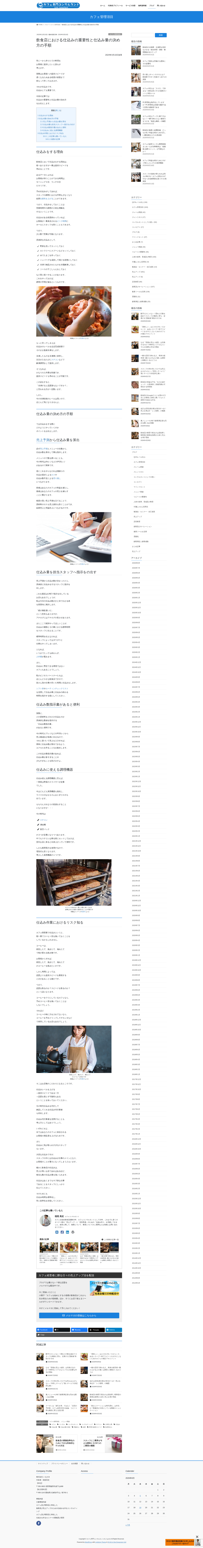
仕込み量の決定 (65, 1427)
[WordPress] (73, 1232)
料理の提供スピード (95, 1427)
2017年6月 (136, 1109)
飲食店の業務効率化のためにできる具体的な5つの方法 (65, 1443)
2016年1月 (136, 1194)
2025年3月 (136, 647)
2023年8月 (136, 742)
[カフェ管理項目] (44, 1440)
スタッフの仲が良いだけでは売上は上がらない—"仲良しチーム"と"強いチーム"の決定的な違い (62, 1383)
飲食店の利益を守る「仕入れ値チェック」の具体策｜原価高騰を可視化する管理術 (153, 384)
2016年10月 (136, 1149)
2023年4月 (136, 761)
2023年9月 (136, 737)
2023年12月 (136, 722)
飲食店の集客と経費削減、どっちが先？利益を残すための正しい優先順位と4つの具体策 (154, 132)
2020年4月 (136, 940)
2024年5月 (136, 697)
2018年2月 (136, 1069)
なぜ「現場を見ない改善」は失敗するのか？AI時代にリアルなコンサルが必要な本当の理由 (89, 1259)
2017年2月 (136, 1129)
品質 (84, 1427)
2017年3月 (136, 1124)
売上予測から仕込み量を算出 (53, 121)
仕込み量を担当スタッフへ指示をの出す (57, 124)
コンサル (62, 1424)
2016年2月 (136, 1188)
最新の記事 (53, 139)
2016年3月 (136, 1184)
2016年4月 (136, 1179)
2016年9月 (136, 1154)
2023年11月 (136, 727)
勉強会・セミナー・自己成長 (144, 512)
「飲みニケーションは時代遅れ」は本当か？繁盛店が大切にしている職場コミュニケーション (105, 1408)
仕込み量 (54, 1427)
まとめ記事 (136, 546)
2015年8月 (136, 1218)
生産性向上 (108, 1427)
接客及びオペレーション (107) (143, 287)
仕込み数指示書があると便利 (53, 127)
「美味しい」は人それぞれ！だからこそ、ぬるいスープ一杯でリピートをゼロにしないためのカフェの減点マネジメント (69, 1260)
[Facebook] (62, 1232)
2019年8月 (136, 980)
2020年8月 (136, 920)
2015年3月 (136, 1243)
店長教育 (137, 521)
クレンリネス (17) (138, 217)
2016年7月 (136, 1164)
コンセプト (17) (138, 227)
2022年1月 (136, 836)
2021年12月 (136, 841)
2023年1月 (136, 776)
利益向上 (76, 1427)
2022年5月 (136, 816)
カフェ (53, 1424)
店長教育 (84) (137, 282)
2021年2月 (136, 891)
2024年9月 (136, 677)
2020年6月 (136, 930)
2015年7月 (136, 1223)
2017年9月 (136, 1094)
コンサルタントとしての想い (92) (144, 222)
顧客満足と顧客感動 (141, 541)
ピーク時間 (61, 221)
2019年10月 (136, 970)
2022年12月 (136, 781)
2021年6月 (136, 871)
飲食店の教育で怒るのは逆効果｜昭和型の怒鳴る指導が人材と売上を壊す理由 (153, 435)
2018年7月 (136, 1045)
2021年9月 (136, 856)
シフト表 (40, 689)
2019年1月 (136, 1015)
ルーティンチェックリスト (57, 689)
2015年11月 (136, 1203)
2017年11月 (136, 1084)
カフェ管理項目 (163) (140, 207)
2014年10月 (136, 1268)
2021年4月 (136, 881)
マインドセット (114, 1252)
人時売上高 (108, 1424)
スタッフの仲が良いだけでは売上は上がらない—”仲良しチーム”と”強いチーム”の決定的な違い (153, 371)
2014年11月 (136, 1263)
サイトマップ (43, 1463)
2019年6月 (136, 990)
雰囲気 (136, 536)
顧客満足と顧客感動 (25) (141, 301)
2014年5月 (136, 1283)
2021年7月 (136, 866)
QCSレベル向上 (73, 1252)
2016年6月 (136, 1169)
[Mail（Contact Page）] (57, 1232)
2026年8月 (136, 563)
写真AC (82, 338)
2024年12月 (136, 662)
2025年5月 (136, 637)
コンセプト (138, 482)
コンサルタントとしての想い (90, 1252)
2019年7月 (136, 985)
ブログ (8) (136, 232)
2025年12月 (136, 603)
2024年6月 (136, 692)
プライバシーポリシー (59, 1463)
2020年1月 (136, 955)
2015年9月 (136, 1213)
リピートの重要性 (140, 497)
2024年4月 (136, 702)
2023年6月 (136, 752)
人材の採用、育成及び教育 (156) (144, 257)
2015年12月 (136, 1199)
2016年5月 (136, 1174)
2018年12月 (136, 1020)
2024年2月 (136, 712)
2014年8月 (136, 1278)
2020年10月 (136, 910)
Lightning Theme (100, 1542)
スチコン (55, 360)
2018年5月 (136, 1054)
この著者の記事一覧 (111, 1239)
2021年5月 (136, 876)
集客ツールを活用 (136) (141, 292)
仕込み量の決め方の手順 (48, 118)
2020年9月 (136, 915)
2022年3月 (136, 826)
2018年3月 (136, 1064)
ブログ (134, 452)
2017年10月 (136, 1089)
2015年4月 (136, 1238)
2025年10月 (136, 613)
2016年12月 (136, 1139)
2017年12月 (136, 1079)
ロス (53, 475)
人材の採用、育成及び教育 (50, 1252)
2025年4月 (136, 642)
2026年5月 (136, 578)
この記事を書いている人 (55, 136)
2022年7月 (136, 806)
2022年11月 (136, 786)
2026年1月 (136, 598)
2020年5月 (136, 935)
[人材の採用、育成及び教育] (113, 1440)
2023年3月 (136, 766)
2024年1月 (136, 717)
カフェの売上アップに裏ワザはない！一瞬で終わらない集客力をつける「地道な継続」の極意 (154, 118)
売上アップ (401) (138, 272)
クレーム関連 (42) (138, 212)
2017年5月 (136, 1114)
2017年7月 (136, 1104)
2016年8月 (136, 1159)
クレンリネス (139, 472)
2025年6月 (136, 632)
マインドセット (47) (139, 237)
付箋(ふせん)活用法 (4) (140, 262)
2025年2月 (136, 652)
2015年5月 (136, 1233)
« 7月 (128, 1525)
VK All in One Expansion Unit (117, 1542)
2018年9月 (136, 1035)
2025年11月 (136, 607)
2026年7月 (136, 568)
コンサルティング (87, 1424)
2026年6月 (136, 573)
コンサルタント (73, 1424)
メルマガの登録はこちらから (80, 1315)
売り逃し (57, 478)
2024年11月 (136, 667)
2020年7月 (136, 925)
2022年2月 (136, 831)
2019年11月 (136, 965)
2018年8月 (136, 1040)
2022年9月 (136, 796)
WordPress (88, 1542)
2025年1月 (136, 657)
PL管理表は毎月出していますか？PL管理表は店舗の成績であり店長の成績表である (154, 104)
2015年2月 (136, 1248)
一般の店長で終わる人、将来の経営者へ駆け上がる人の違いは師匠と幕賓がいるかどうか (109, 1259)
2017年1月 (136, 1134)
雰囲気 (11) (136, 297)
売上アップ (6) (137, 277)
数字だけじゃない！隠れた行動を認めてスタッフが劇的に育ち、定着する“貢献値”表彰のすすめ (49, 1259)
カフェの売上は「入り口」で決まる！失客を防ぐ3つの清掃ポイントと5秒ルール (155, 90)
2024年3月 (136, 707)
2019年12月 (136, 960)
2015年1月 (136, 1253)
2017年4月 (136, 1119)
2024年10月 (136, 672)
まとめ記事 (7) (137, 242)
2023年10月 (136, 732)
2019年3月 (136, 1005)
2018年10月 (136, 1030)
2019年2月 (136, 1010)
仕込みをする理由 (45, 115)
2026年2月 (136, 593)
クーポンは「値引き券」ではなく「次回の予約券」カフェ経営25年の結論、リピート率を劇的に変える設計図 (61, 1408)
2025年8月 (136, 622)
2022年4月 (136, 821)
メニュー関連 (65, 1421)
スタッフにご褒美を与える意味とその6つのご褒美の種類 (92, 1443)
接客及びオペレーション (143, 526)
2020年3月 (136, 945)
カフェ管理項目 (115, 34)
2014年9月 (136, 1273)
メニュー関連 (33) (138, 247)
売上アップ (138, 517)
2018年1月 (136, 1074)
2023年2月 (136, 771)
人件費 (39, 657)
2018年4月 (136, 1059)
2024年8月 (136, 682)
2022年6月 (136, 811)
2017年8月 (136, 1099)
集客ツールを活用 (140, 532)
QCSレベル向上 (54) (139, 202)
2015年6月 (136, 1228)
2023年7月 (136, 747)
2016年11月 (136, 1144)
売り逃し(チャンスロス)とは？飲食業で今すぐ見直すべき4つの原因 (155, 76)
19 (140, 1507)
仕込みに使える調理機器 (51, 130)
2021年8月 (136, 861)
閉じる (58, 110)
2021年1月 (136, 896)
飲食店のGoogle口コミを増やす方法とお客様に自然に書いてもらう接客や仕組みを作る (153, 397)
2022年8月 (136, 801)
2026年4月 (136, 583)
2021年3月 (136, 886)
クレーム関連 (139, 467)
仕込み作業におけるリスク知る (51, 133)
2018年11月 (136, 1025)
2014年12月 (136, 1258)
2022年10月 (136, 791)
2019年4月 (136, 1000)
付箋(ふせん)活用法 (141, 507)
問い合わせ (85, 1463)
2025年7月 (136, 627)
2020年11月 (136, 905)
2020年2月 (136, 950)
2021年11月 (136, 846)
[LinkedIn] (67, 1232)
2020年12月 (136, 901)
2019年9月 (136, 975)
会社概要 (74, 1463)
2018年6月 (136, 1050)
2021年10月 (136, 851)
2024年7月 (136, 687)
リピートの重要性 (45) (140, 252)
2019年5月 (136, 995)
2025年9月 (136, 618)
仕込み (118, 1424)
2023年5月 (136, 756)
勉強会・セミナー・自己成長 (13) (144, 267)
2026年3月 (136, 588)
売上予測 (42, 440)
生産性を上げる (46, 199)
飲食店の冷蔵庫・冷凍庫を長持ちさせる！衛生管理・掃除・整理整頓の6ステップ (154, 49)
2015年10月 (136, 1208)
